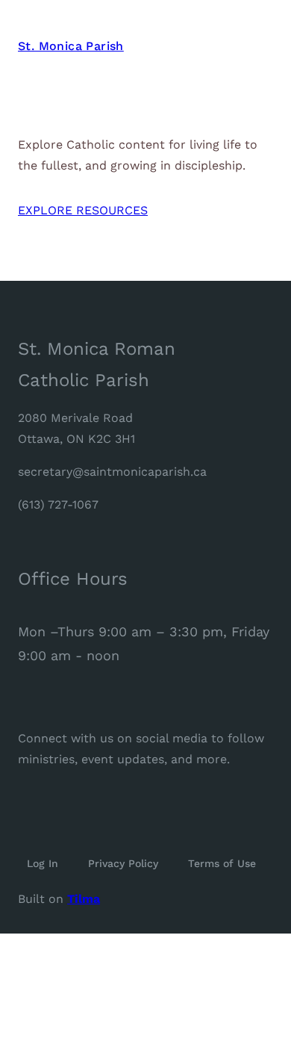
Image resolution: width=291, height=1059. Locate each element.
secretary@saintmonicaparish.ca (112, 472)
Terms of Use (222, 863)
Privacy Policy (123, 863)
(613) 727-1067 (58, 504)
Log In (42, 863)
